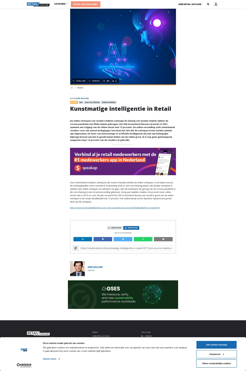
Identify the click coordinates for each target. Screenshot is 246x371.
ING (93, 270)
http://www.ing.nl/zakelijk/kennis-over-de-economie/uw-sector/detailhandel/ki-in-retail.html (115, 207)
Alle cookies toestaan (216, 344)
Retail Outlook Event (86, 4)
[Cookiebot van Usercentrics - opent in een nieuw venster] (24, 365)
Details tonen (49, 359)
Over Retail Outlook (189, 4)
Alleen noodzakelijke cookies (216, 363)
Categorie (60, 4)
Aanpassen (215, 354)
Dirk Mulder (82, 98)
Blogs (80, 88)
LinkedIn (148, 336)
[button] (208, 4)
